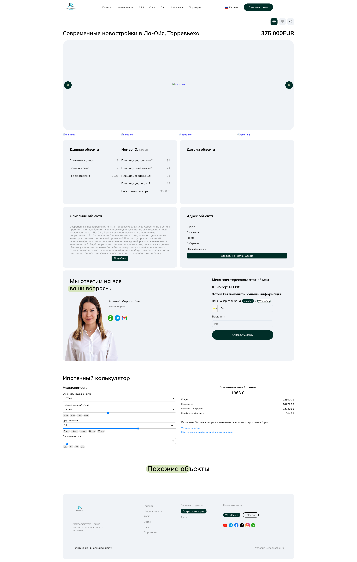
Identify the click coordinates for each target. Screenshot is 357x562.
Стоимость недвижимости (77, 393)
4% (76, 447)
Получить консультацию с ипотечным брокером (207, 431)
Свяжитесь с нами (258, 7)
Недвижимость (125, 7)
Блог (163, 7)
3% (71, 447)
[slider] (108, 413)
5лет (66, 431)
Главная (106, 7)
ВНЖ (141, 7)
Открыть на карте (193, 511)
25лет (101, 431)
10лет (74, 431)
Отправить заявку (242, 335)
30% (73, 415)
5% (82, 447)
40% (79, 415)
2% (65, 447)
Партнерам (195, 7)
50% (86, 415)
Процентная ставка (73, 436)
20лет (92, 431)
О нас (152, 7)
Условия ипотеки (190, 428)
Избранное (177, 7)
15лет (83, 431)
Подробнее (120, 258)
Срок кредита (70, 420)
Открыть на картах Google (237, 255)
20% (66, 415)
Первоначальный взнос (76, 405)
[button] (214, 308)
